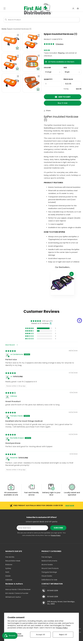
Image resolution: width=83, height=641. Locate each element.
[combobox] (41, 19)
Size (65, 67)
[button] (4, 8)
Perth (7, 572)
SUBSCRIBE (58, 528)
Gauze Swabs (47, 576)
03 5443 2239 (52, 590)
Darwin (8, 576)
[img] (10, 351)
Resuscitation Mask (12, 561)
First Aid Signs (47, 557)
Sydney (8, 568)
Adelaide (8, 580)
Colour (47, 67)
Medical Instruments (49, 561)
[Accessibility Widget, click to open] (79, 320)
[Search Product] (6, 19)
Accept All (40, 634)
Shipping (61, 53)
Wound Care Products (50, 568)
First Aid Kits (9, 557)
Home (4, 29)
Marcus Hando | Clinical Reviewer (18, 589)
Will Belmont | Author (13, 597)
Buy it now (62, 103)
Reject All (63, 634)
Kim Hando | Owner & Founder (16, 593)
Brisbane (8, 564)
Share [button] (48, 110)
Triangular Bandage (49, 572)
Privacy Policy (62, 627)
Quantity (48, 79)
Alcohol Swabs (47, 564)
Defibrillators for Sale (49, 580)
